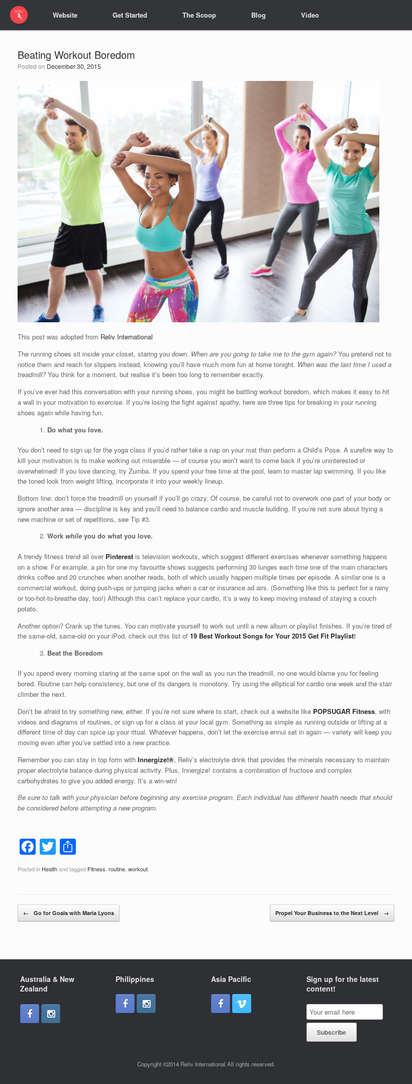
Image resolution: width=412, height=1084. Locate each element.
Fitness (96, 869)
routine (117, 869)
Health (49, 869)
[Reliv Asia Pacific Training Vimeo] (241, 1003)
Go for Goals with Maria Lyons (68, 913)
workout (138, 869)
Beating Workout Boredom (76, 54)
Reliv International (126, 336)
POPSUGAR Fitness (344, 711)
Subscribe (331, 1032)
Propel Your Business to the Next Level (332, 913)
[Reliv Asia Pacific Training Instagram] (50, 1013)
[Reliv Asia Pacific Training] (19, 15)
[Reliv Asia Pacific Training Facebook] (29, 1013)
